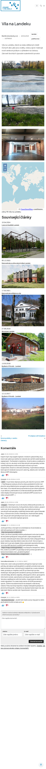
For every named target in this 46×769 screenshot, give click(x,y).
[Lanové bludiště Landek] (23, 242)
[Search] (41, 5)
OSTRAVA (8, 38)
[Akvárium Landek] (23, 347)
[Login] (44, 5)
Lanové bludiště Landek (10, 225)
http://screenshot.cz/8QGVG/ (11, 532)
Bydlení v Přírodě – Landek (11, 366)
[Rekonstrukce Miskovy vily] (23, 310)
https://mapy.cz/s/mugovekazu (11, 547)
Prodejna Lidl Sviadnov (36, 436)
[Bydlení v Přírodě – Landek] (23, 379)
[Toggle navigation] (37, 5)
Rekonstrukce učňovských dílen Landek (16, 263)
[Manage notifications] (41, 765)
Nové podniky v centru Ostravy (9, 439)
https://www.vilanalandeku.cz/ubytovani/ (15, 554)
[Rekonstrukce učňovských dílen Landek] (23, 276)
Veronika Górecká (7, 600)
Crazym (4, 505)
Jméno (4, 631)
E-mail (26, 631)
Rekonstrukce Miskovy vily (11, 293)
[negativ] (7, 475)
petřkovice (35, 39)
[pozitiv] (3, 475)
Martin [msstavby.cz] (10, 36)
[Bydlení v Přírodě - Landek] (23, 413)
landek (34, 34)
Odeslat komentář (36, 641)
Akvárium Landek (8, 331)
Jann (3, 482)
